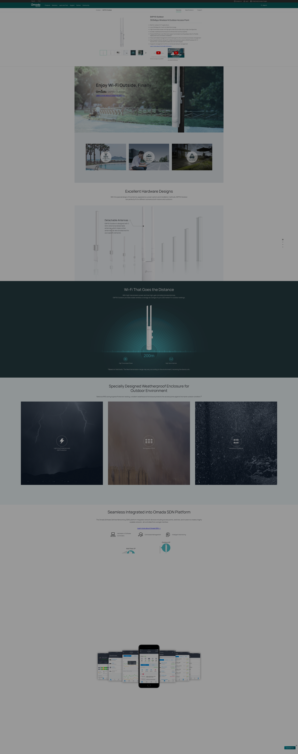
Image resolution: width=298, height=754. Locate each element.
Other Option (160, 380)
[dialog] (149, 377)
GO (137, 380)
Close (172, 370)
